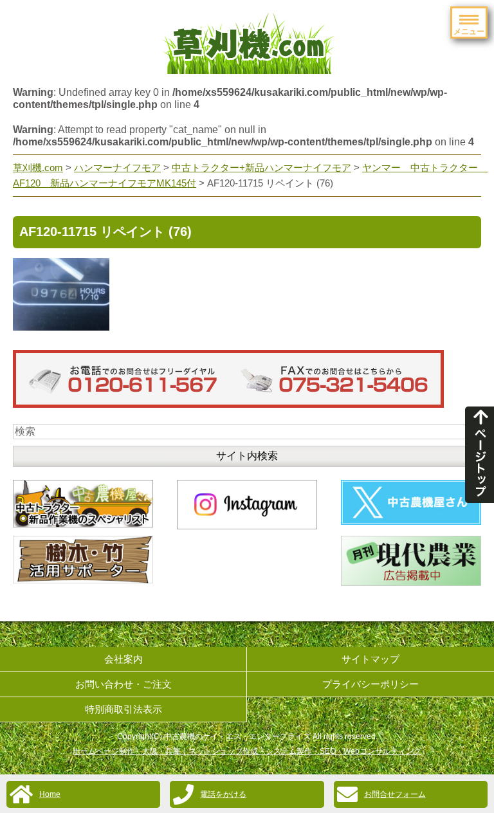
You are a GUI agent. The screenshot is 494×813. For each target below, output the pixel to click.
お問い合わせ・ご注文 (123, 684)
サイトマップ (370, 658)
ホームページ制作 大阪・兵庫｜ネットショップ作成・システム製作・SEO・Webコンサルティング (247, 751)
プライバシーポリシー (370, 684)
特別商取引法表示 (123, 709)
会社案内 (123, 658)
